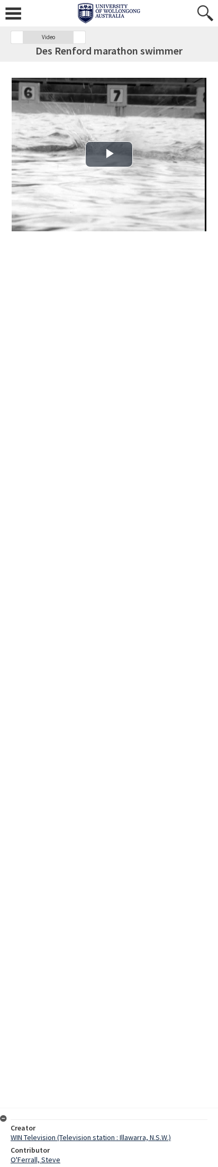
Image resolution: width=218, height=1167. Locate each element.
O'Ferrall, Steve (35, 1159)
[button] (17, 37)
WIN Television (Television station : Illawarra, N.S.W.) (91, 1137)
